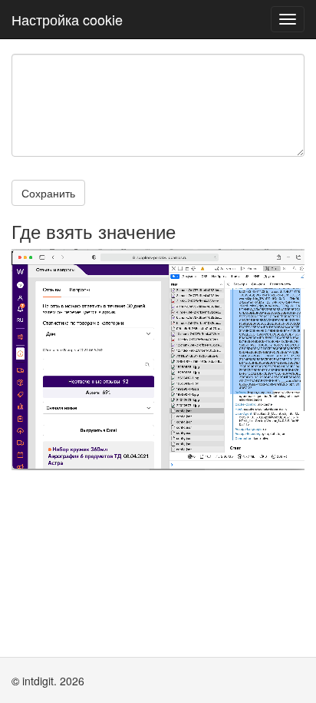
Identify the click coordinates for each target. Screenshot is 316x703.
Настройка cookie (67, 19)
